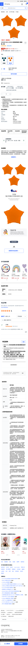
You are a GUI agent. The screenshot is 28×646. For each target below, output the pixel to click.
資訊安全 (8, 614)
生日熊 (7, 567)
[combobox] (22, 316)
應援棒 (2, 573)
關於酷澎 (2, 610)
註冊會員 (21, 1)
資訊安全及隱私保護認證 (17, 614)
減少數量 (10, 94)
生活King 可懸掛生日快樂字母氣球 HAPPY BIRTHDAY (12, 585)
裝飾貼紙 (22, 561)
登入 (18, 1)
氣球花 (11, 567)
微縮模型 (6, 561)
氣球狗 (21, 571)
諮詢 (24, 341)
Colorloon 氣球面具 (6, 582)
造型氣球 (17, 571)
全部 (2, 8)
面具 (10, 561)
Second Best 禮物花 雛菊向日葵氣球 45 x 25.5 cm (11, 584)
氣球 (13, 571)
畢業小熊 (23, 567)
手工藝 (17, 11)
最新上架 (7, 316)
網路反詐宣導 (10, 616)
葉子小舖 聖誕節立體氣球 (7, 603)
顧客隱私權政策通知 (18, 612)
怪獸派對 (3, 569)
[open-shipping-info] (13, 80)
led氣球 (2, 571)
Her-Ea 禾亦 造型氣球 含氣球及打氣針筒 (10, 578)
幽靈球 (23, 569)
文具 (7, 11)
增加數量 (2, 94)
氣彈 (10, 571)
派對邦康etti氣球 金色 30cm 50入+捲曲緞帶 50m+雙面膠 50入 (13, 594)
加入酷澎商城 (3, 616)
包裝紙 (14, 561)
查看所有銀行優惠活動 (11, 90)
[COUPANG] (5, 626)
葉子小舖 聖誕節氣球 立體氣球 (8, 593)
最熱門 (3, 316)
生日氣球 (18, 569)
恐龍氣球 (13, 569)
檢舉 (22, 373)
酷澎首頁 (3, 11)
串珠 (2, 561)
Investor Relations (10, 610)
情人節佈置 (8, 569)
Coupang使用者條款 (20, 610)
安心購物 (3, 614)
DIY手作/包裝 (11, 11)
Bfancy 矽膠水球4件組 (6, 580)
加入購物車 (7, 643)
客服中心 (25, 1)
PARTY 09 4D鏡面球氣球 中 (7, 600)
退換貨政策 (3, 612)
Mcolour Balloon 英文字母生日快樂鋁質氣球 (10, 591)
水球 (6, 571)
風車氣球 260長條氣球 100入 (7, 589)
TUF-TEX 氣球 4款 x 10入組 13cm (8, 602)
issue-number (17, 567)
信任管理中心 (10, 612)
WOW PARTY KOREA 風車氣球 (8, 596)
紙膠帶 (18, 561)
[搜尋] (25, 8)
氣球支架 (3, 567)
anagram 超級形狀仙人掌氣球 (8, 598)
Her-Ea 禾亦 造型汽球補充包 (7, 587)
